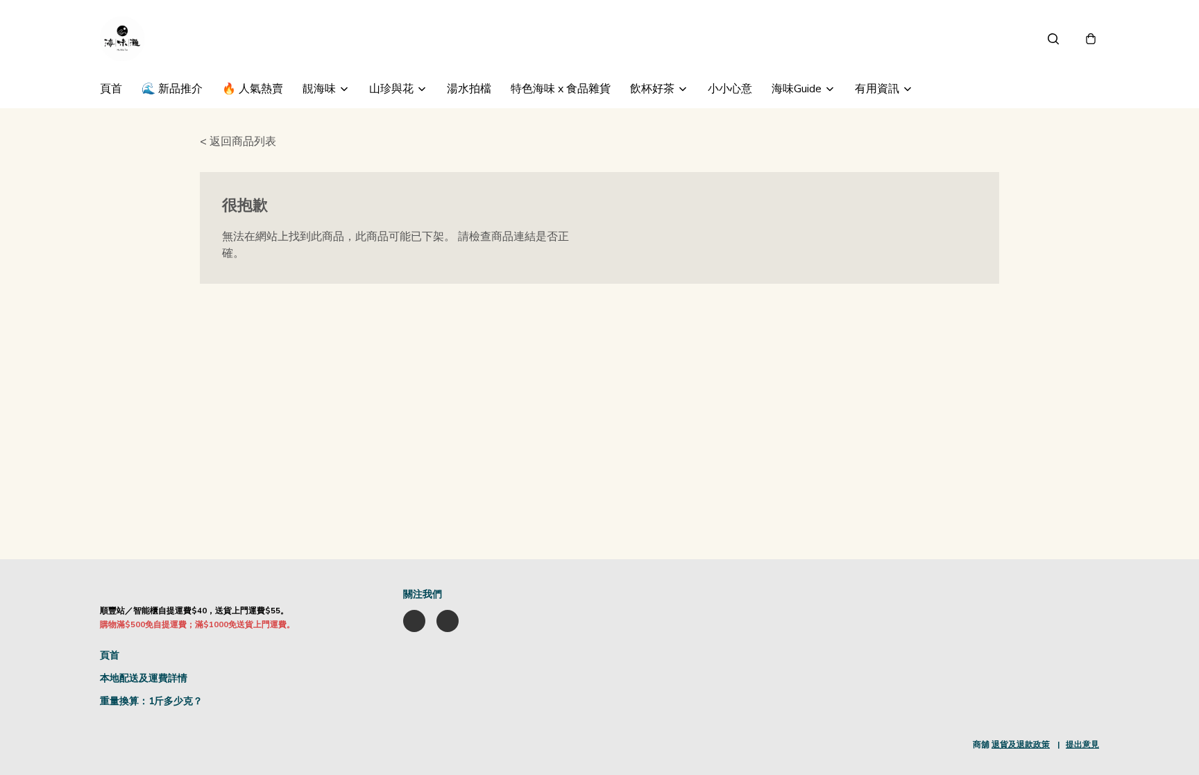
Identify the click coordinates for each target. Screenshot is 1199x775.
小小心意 (730, 88)
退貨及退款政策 (1021, 744)
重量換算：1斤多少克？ (151, 701)
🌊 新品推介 (172, 88)
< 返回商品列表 (238, 141)
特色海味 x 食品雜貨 (561, 88)
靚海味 (319, 88)
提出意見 (1082, 744)
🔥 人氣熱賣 (252, 88)
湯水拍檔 (469, 88)
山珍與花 (391, 88)
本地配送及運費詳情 (143, 678)
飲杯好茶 (652, 88)
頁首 (111, 88)
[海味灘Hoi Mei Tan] (122, 39)
